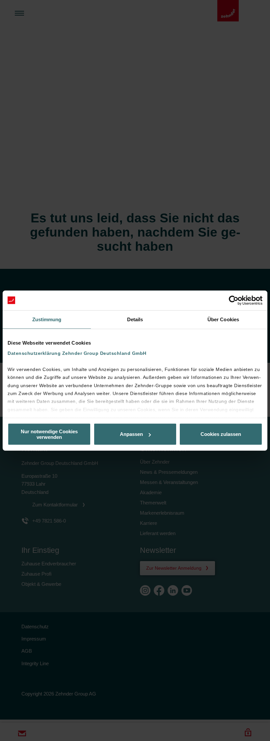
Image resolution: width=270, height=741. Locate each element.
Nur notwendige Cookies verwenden (49, 434)
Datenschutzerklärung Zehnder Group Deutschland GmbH (77, 353)
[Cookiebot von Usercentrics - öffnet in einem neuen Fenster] (233, 300)
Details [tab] (135, 319)
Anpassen (131, 434)
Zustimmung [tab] (47, 319)
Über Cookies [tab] (223, 319)
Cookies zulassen (221, 434)
